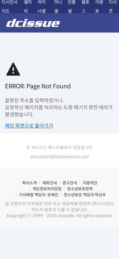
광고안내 (69, 182)
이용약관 (90, 182)
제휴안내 (49, 182)
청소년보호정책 (80, 188)
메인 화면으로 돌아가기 (29, 126)
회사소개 (29, 182)
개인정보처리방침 (46, 188)
